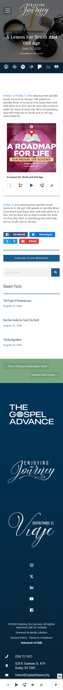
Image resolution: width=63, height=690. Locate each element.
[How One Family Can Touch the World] (31, 323)
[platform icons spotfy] (23, 67)
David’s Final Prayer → (45, 374)
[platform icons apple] (6, 67)
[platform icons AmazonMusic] (48, 67)
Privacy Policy (19, 637)
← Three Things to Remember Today (26, 366)
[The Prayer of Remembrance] (31, 303)
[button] (7, 11)
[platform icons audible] (31, 67)
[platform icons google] (14, 67)
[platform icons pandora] (40, 67)
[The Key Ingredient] (31, 342)
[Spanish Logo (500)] (31, 529)
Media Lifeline (38, 632)
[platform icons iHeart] (56, 67)
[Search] (55, 272)
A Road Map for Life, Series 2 (31, 54)
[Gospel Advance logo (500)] (31, 414)
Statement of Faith (31, 642)
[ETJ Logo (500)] (31, 472)
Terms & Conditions (41, 637)
